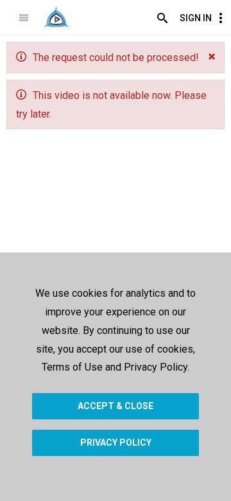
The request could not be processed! (116, 57)
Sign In (196, 18)
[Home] (56, 16)
